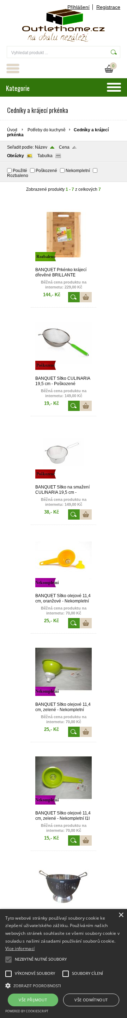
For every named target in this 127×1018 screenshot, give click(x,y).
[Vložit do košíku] (86, 297)
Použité (20, 170)
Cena (64, 147)
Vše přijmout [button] (33, 999)
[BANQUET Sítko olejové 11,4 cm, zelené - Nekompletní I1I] (63, 807)
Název (41, 147)
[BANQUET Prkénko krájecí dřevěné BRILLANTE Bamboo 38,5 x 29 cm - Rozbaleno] (63, 264)
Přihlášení (78, 7)
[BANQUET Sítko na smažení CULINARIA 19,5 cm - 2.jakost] (63, 481)
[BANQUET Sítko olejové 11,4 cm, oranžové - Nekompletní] (63, 590)
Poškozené (46, 170)
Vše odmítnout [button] (91, 999)
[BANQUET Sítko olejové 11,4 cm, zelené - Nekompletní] (63, 698)
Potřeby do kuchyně (47, 129)
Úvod (12, 129)
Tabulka (45, 155)
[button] (63, 985)
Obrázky (15, 155)
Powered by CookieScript (26, 1011)
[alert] (63, 963)
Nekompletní (78, 170)
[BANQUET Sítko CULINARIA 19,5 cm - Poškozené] (63, 372)
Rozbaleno (17, 175)
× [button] (120, 915)
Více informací (20, 948)
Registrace (108, 7)
